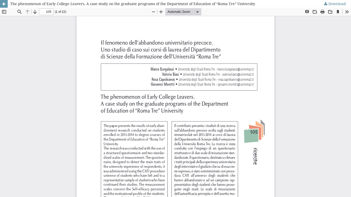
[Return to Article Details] (4, 4)
